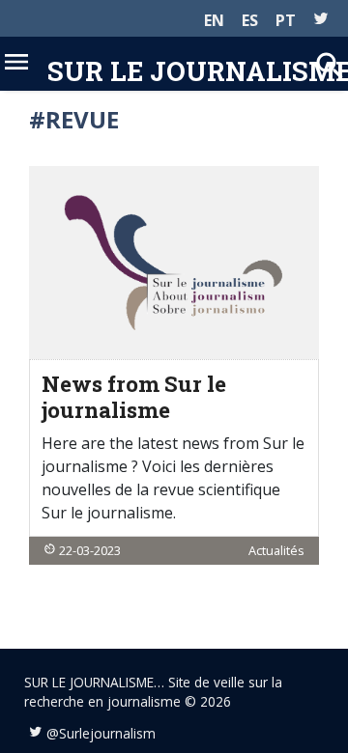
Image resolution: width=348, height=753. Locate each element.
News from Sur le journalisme (134, 397)
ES (250, 20)
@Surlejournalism (101, 733)
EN (214, 20)
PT (286, 20)
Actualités (276, 550)
